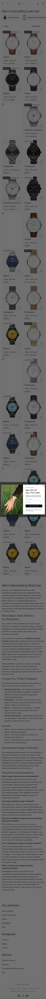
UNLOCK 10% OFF (34, 506)
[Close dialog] (43, 486)
